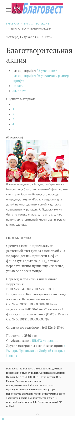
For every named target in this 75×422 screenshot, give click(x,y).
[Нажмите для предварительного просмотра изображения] (37, 160)
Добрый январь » (52, 350)
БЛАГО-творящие (36, 23)
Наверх (11, 356)
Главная (12, 23)
